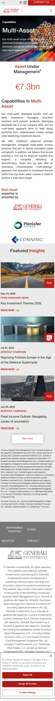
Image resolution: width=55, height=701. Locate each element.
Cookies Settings (27, 693)
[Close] (51, 655)
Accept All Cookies (27, 684)
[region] (27, 675)
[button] (20, 3)
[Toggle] (50, 10)
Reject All (27, 675)
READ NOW (7, 310)
